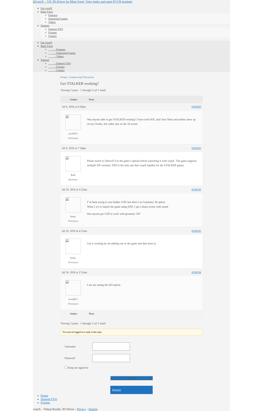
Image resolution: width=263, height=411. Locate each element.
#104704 (196, 272)
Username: (70, 346)
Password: (70, 358)
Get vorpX (46, 8)
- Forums (56, 66)
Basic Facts (47, 11)
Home (44, 395)
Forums (52, 32)
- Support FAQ (59, 63)
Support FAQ (55, 29)
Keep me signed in (78, 367)
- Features (56, 49)
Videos (52, 22)
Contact (52, 36)
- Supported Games (61, 53)
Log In (131, 378)
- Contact (56, 70)
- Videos (56, 56)
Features (52, 15)
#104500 (196, 106)
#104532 (196, 231)
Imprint (93, 409)
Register (116, 389)
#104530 (196, 189)
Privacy (81, 409)
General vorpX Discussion (81, 77)
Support (45, 25)
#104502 (196, 148)
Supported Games (58, 18)
